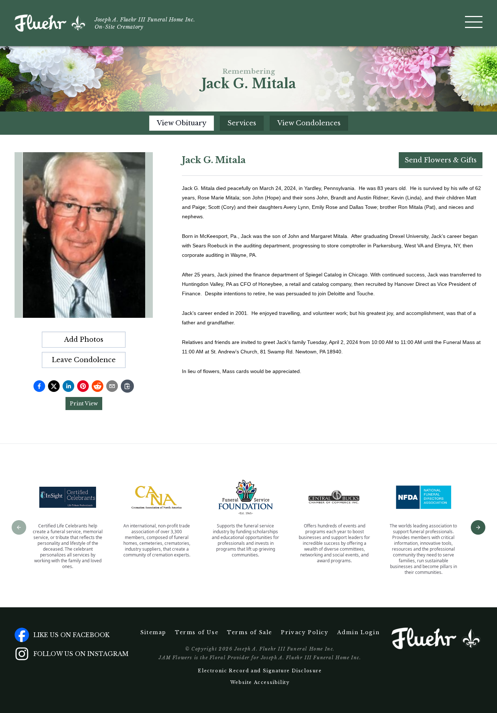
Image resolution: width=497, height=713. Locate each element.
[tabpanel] (332, 264)
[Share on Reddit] (97, 386)
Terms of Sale (249, 632)
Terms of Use (196, 632)
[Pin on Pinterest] (83, 386)
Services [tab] (241, 123)
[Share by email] (112, 386)
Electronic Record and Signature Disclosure (260, 670)
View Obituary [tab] (181, 123)
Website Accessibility (260, 682)
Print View (84, 403)
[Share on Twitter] (54, 386)
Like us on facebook (71, 635)
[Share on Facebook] (39, 386)
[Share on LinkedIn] (68, 386)
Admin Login (358, 632)
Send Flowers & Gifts (441, 160)
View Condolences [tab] (309, 123)
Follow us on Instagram (80, 653)
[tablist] (249, 123)
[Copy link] (127, 386)
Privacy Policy (304, 632)
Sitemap (153, 632)
